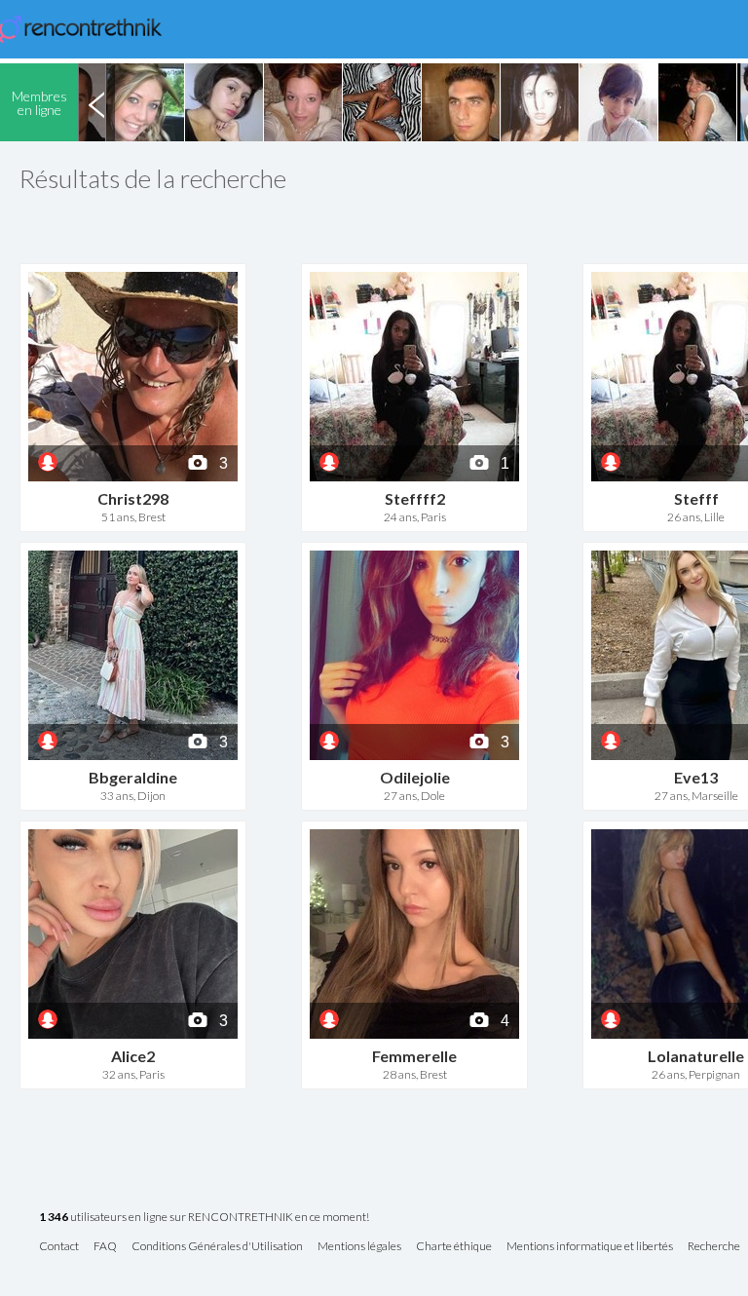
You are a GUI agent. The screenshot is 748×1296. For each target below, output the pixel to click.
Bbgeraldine (133, 777)
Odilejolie (415, 777)
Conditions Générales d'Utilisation (217, 1246)
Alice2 (133, 1056)
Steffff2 (415, 498)
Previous (96, 102)
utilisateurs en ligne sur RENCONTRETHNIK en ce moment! (204, 1217)
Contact (59, 1246)
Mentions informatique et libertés (589, 1246)
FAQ (105, 1246)
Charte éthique (454, 1246)
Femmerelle (414, 1056)
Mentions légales (359, 1246)
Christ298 (132, 498)
